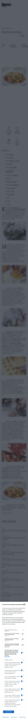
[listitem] (14, 630)
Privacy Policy (22, 717)
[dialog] (14, 661)
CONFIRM (8, 711)
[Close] (25, 604)
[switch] (22, 634)
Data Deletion (5, 717)
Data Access (14, 717)
